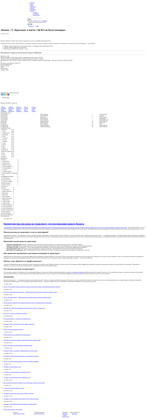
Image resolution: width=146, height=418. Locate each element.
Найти (29, 19)
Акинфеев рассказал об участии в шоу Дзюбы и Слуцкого (19, 393)
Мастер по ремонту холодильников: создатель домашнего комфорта (21, 361)
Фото (31, 4)
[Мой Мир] (8, 94)
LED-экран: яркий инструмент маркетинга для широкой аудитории (21, 356)
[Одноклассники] (6, 94)
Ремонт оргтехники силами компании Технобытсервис (18, 345)
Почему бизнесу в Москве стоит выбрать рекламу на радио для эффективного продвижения (28, 302)
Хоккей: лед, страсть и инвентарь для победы (15, 313)
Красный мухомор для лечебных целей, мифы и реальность (19, 324)
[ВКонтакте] (28, 24)
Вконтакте (74, 413)
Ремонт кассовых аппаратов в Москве (13, 329)
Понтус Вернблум (19, 110)
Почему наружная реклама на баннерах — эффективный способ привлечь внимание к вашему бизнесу (30, 292)
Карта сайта (36, 15)
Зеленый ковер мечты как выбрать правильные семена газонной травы (22, 340)
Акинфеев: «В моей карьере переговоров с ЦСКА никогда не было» (21, 398)
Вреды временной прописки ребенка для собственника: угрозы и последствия (24, 382)
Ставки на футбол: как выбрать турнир (14, 388)
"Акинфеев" (44, 20)
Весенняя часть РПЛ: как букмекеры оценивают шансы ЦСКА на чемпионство (24, 308)
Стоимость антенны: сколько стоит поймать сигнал (17, 372)
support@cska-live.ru (39, 413)
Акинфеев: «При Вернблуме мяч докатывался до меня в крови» (20, 404)
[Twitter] (30, 24)
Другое (32, 11)
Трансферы (33, 9)
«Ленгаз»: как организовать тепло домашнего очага (17, 377)
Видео (32, 5)
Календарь (33, 6)
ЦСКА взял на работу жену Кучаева (13, 409)
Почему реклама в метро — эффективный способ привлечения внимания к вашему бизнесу (27, 297)
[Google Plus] (31, 24)
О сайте (35, 12)
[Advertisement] (18, 36)
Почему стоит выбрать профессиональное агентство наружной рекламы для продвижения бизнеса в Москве (32, 286)
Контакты (35, 13)
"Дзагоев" (35, 20)
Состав (32, 8)
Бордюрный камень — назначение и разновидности (17, 318)
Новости (15, 413)
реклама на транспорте (121, 227)
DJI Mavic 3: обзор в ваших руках (12, 366)
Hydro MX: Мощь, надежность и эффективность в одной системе (20, 350)
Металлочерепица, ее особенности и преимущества (17, 334)
